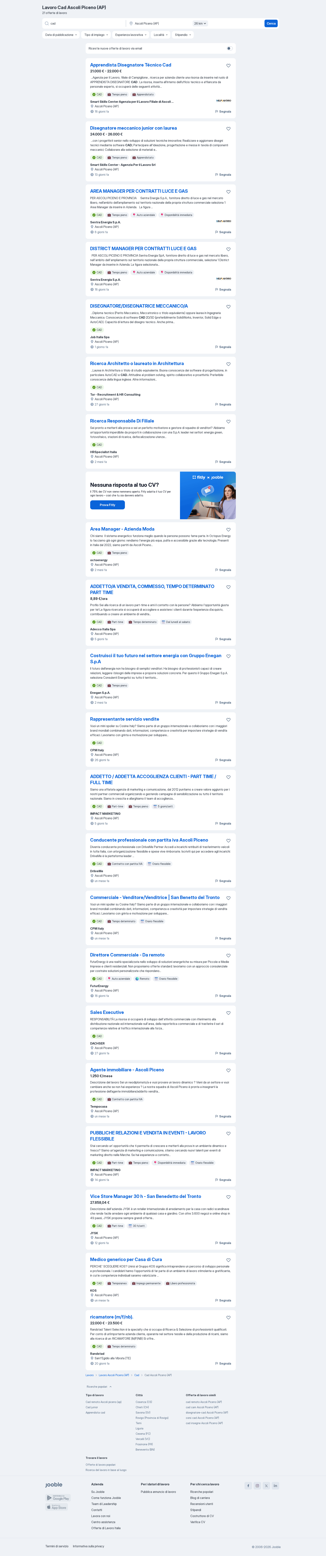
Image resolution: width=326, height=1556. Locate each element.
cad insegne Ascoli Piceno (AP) (204, 1423)
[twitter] (266, 1485)
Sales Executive (107, 1012)
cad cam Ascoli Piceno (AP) (202, 1407)
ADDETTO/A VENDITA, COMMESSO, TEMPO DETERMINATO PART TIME (152, 589)
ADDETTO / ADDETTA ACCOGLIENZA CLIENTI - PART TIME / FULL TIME (153, 779)
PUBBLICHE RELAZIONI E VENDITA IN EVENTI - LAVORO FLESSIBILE (148, 1136)
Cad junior (92, 1407)
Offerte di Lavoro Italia (106, 1528)
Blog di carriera (200, 1498)
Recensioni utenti (201, 1504)
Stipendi (195, 1510)
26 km (198, 23)
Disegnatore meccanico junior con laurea (133, 128)
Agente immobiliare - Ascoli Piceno (127, 1069)
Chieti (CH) (142, 1407)
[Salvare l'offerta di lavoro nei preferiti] (228, 66)
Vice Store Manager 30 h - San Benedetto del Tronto (145, 1196)
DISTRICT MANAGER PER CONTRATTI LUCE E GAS (143, 248)
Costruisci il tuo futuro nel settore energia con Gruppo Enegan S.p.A (155, 658)
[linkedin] (275, 1485)
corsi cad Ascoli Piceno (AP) (202, 1417)
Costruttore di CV (202, 1516)
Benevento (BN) (145, 1449)
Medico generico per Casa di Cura (126, 1259)
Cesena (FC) (143, 1433)
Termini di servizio (56, 1546)
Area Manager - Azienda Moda (122, 529)
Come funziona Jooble (106, 1498)
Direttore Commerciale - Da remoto (127, 955)
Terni (138, 1423)
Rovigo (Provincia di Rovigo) (152, 1417)
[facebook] (248, 1485)
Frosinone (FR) (144, 1444)
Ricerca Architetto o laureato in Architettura (137, 363)
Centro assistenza (103, 1522)
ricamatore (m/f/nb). (111, 1317)
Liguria (139, 1428)
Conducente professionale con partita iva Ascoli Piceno (149, 840)
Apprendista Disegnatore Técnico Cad (130, 65)
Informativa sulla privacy (88, 1546)
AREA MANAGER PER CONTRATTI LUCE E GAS (139, 191)
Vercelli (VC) (143, 1439)
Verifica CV (197, 1522)
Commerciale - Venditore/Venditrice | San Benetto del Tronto (155, 897)
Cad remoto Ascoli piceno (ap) (103, 1402)
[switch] (230, 48)
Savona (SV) (143, 1412)
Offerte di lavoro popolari (100, 1464)
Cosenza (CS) (144, 1402)
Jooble (276, 1547)
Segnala (225, 111)
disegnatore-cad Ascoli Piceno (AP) (207, 1412)
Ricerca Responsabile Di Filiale (122, 421)
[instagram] (257, 1485)
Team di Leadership (104, 1504)
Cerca (271, 23)
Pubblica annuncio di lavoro (158, 1492)
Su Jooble (98, 1492)
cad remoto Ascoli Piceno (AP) (204, 1402)
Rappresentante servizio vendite (124, 719)
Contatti (96, 1510)
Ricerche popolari (97, 1386)
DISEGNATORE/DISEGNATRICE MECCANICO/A (139, 306)
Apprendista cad (95, 1412)
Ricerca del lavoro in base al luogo (106, 1470)
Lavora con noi (100, 1516)
